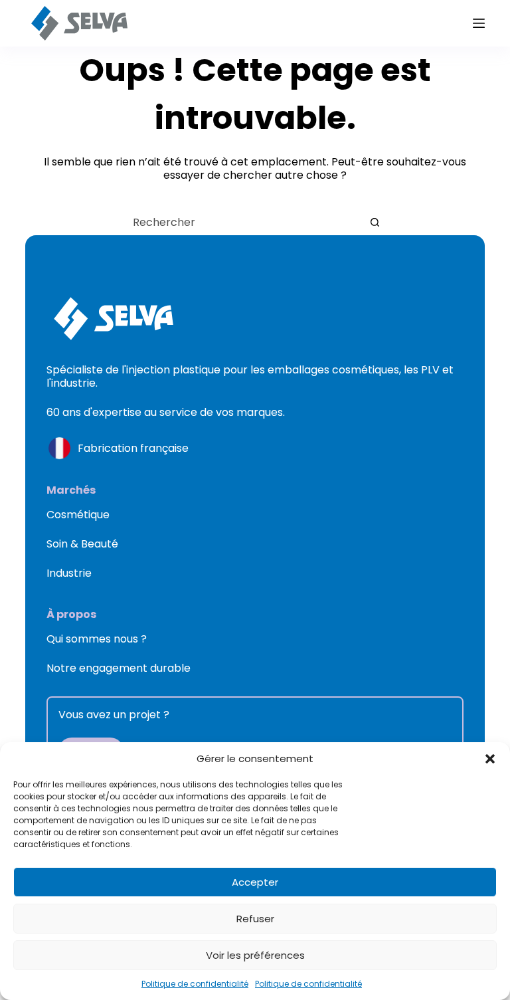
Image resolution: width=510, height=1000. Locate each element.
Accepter (255, 882)
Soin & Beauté (82, 543)
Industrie (69, 573)
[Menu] (479, 23)
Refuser (255, 919)
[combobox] (242, 222)
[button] (490, 758)
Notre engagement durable (118, 668)
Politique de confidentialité (194, 983)
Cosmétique (78, 514)
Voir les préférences (255, 955)
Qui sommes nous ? (96, 639)
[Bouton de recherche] (374, 222)
